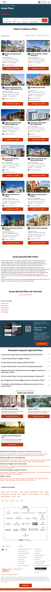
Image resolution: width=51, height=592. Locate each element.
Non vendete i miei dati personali (41, 565)
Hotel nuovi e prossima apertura (26, 453)
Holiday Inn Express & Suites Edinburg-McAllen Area (13, 123)
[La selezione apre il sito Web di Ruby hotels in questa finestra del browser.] (35, 518)
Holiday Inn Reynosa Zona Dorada (12, 195)
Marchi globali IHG (22, 551)
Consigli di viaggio (22, 557)
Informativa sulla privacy (17, 580)
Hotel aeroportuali (19, 455)
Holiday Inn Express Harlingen (39, 228)
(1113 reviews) (38, 236)
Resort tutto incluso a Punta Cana (36, 461)
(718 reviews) (12, 203)
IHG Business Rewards (39, 555)
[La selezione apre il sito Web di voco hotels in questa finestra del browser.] (27, 518)
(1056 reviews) (39, 167)
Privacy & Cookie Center (23, 565)
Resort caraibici (14, 460)
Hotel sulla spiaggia (4, 460)
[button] (49, 2)
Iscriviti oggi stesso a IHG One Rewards (14, 275)
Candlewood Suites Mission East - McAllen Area (38, 123)
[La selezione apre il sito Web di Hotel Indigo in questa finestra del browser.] (19, 518)
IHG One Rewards (29, 270)
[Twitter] (6, 549)
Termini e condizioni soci (40, 561)
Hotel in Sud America (10, 480)
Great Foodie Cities (12, 453)
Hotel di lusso (12, 472)
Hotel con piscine (39, 453)
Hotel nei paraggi (4, 472)
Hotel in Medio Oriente (22, 480)
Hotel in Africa (32, 480)
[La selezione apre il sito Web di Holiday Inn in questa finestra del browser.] (42, 524)
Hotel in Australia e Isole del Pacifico (25, 478)
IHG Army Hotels (38, 557)
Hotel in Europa (4, 478)
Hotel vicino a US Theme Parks (41, 466)
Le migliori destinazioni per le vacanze (26, 472)
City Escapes (3, 453)
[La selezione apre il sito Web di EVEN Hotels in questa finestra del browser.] (26, 524)
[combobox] (8, 21)
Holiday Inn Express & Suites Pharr (13, 54)
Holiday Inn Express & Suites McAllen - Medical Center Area (13, 88)
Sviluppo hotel (37, 551)
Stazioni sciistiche (9, 455)
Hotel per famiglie (4, 466)
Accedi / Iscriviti (43, 2)
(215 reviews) (38, 62)
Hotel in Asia (12, 478)
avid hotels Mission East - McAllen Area (12, 159)
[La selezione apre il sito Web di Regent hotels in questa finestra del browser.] (16, 512)
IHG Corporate (21, 561)
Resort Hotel (28, 455)
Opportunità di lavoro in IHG (24, 549)
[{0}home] (2, 500)
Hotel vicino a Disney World (7, 467)
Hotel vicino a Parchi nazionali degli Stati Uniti (21, 466)
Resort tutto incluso (24, 460)
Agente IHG (37, 553)
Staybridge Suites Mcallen (37, 87)
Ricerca (44, 20)
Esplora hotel (37, 549)
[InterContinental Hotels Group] (4, 2)
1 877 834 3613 (17, 569)
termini (12, 579)
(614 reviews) (13, 236)
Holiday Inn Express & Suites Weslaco (38, 195)
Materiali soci (37, 559)
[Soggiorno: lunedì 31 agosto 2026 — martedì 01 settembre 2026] (16, 21)
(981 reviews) (13, 96)
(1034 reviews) (13, 62)
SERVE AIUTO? (21, 555)
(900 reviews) (13, 131)
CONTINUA (25, 585)
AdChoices (20, 563)
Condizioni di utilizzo (39, 563)
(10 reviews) (38, 131)
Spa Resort (34, 455)
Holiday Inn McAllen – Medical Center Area (39, 54)
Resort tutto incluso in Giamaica (19, 461)
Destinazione (6, 19)
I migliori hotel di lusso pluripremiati (14, 474)
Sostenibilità (21, 559)
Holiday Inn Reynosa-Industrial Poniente (13, 228)
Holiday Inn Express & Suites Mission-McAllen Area (38, 159)
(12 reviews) (12, 167)
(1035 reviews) (39, 95)
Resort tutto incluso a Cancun (37, 460)
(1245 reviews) (38, 203)
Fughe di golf (41, 455)
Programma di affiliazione (24, 553)
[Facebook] (3, 549)
